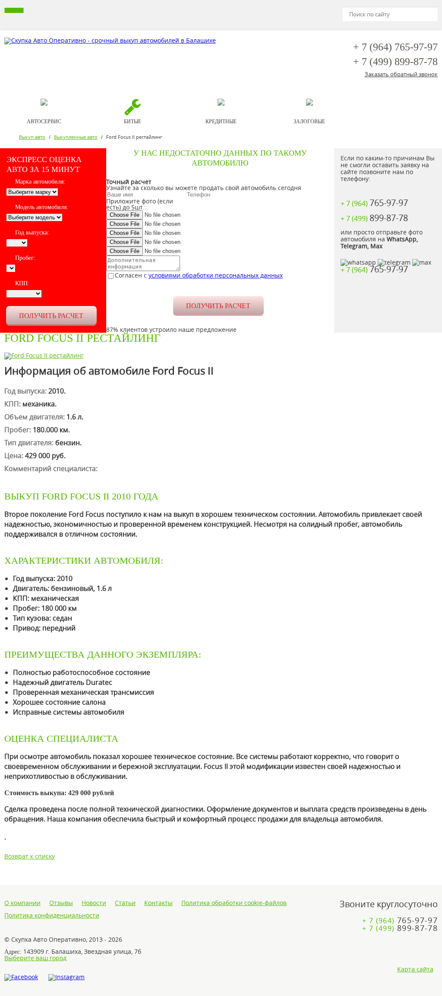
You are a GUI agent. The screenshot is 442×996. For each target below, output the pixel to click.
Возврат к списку (29, 856)
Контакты (158, 903)
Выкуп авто (32, 137)
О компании (22, 903)
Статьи (125, 903)
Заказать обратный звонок (401, 74)
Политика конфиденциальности (51, 915)
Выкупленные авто (76, 137)
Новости (94, 903)
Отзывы (61, 903)
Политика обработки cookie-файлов (234, 903)
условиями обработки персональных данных (215, 275)
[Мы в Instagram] (66, 977)
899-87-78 (395, 61)
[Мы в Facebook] (21, 977)
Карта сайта (415, 969)
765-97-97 (395, 47)
